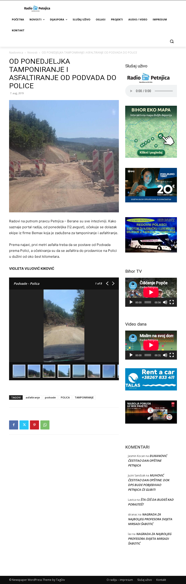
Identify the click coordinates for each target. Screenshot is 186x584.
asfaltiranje (33, 397)
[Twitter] (24, 424)
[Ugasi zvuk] (165, 302)
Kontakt (161, 580)
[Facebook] (13, 424)
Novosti (32, 52)
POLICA (65, 397)
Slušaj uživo (144, 580)
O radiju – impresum (120, 580)
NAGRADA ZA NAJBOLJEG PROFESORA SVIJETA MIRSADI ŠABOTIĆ (150, 519)
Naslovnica (16, 52)
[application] (151, 292)
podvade (50, 397)
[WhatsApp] (44, 424)
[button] (171, 41)
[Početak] (131, 302)
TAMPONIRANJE (84, 397)
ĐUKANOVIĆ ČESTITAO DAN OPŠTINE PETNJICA (147, 460)
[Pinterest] (34, 424)
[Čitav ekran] (171, 302)
